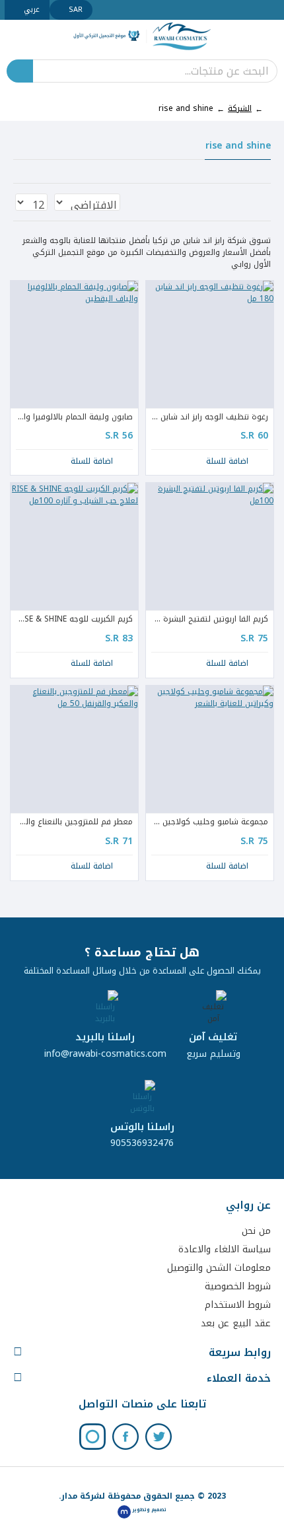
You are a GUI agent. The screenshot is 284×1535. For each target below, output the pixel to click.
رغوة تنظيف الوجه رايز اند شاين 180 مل (209, 417)
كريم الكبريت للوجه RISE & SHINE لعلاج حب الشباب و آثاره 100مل (74, 619)
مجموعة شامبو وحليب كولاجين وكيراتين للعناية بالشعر (209, 822)
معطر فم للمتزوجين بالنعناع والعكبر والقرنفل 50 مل (74, 822)
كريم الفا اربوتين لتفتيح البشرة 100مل (209, 619)
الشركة (240, 108)
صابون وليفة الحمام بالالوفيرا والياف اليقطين (74, 417)
